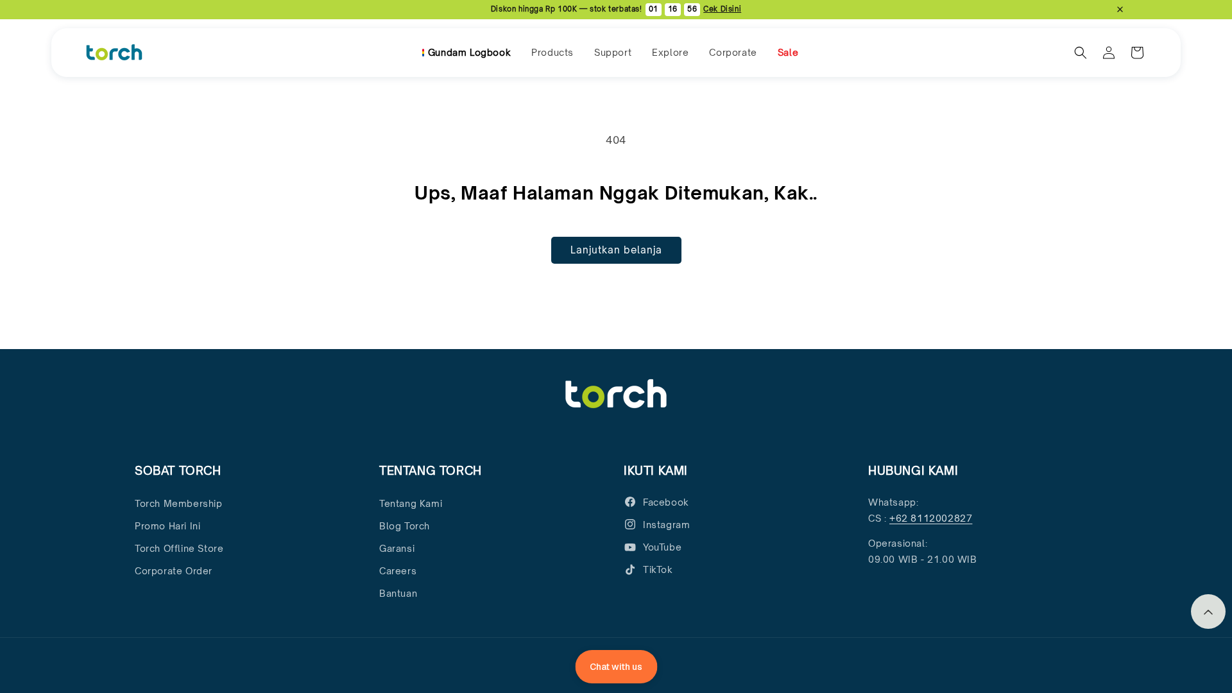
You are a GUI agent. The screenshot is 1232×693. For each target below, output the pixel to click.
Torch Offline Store (179, 548)
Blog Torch (404, 525)
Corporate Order (173, 570)
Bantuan (398, 593)
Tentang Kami (410, 503)
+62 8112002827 (930, 518)
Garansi (397, 548)
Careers (397, 570)
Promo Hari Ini (167, 525)
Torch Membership (179, 503)
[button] (552, 52)
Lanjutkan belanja (616, 250)
